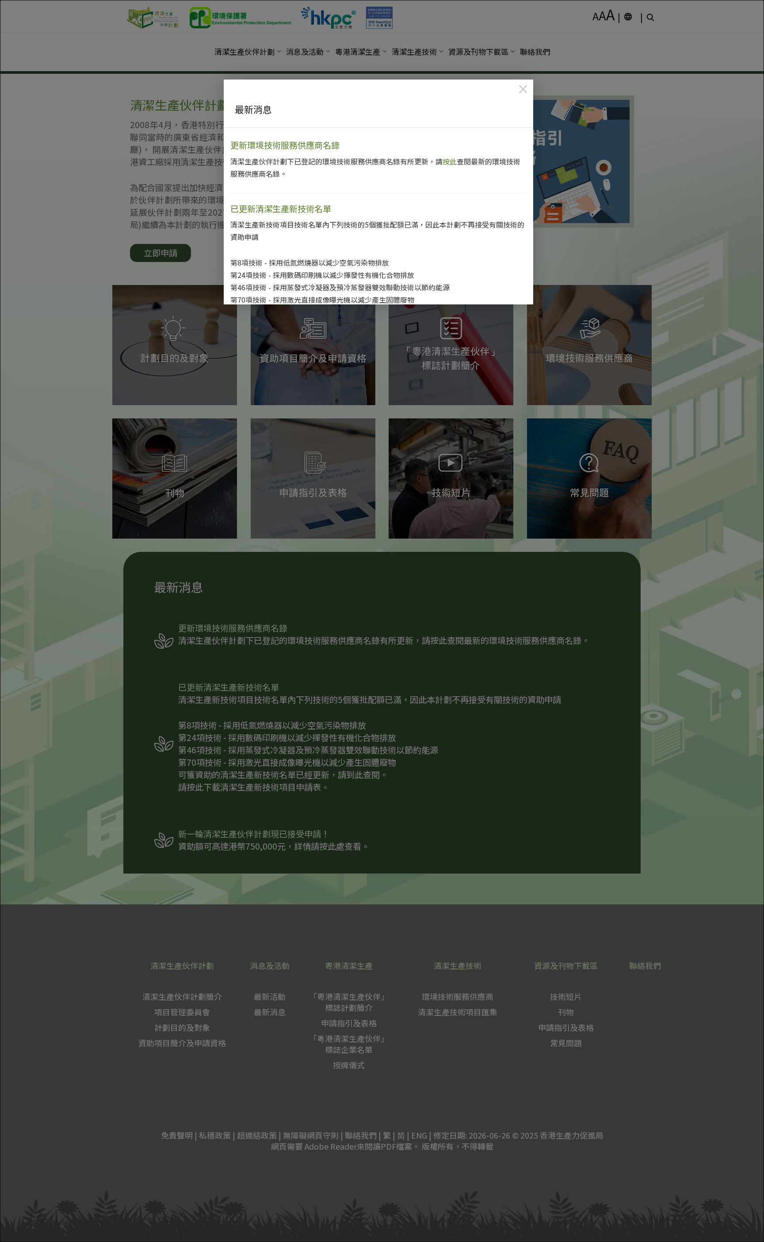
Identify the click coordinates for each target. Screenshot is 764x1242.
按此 (450, 161)
